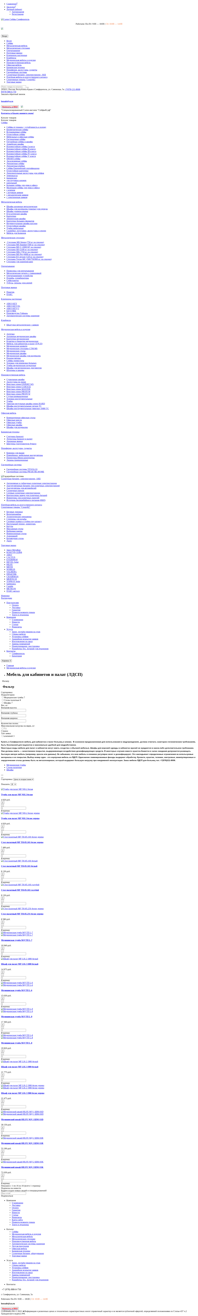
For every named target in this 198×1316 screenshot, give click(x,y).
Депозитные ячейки (15, 166)
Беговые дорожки (14, 512)
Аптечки (10, 334)
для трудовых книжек (16, 180)
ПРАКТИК (11, 574)
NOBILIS (10, 569)
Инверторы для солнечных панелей (22, 498)
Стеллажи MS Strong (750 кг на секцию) (25, 242)
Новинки (5, 596)
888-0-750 (8, 92)
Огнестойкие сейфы (15, 134)
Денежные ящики (14, 441)
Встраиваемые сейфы (16, 132)
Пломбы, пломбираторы (17, 278)
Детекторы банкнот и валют (19, 439)
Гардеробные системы (16, 72)
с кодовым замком (14, 192)
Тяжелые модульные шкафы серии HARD (25, 403)
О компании (17, 619)
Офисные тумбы (14, 422)
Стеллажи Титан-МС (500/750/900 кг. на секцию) (29, 259)
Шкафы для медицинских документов (24, 368)
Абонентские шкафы (16, 218)
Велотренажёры (13, 514)
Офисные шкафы (14, 425)
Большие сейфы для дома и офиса (21, 185)
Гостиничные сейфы (15, 139)
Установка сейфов (20, 636)
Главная (10, 665)
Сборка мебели (19, 634)
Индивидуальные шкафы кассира (21, 223)
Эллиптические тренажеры (19, 516)
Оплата (15, 605)
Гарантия (16, 610)
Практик (10, 292)
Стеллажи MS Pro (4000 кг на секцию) (24, 254)
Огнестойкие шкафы (16, 226)
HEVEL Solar (12, 562)
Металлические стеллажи (18, 48)
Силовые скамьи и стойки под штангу (24, 521)
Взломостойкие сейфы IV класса (21, 154)
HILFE (9, 564)
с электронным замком (16, 197)
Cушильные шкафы (15, 379)
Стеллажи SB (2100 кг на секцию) (22, 249)
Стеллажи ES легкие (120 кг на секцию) (24, 257)
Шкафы (7, 703)
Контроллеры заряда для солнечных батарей (26, 495)
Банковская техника (15, 67)
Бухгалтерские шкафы (16, 214)
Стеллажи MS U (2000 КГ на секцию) (23, 247)
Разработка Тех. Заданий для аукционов (30, 649)
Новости (16, 622)
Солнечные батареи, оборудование (28, 1253)
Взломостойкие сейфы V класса (21, 156)
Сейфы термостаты (15, 360)
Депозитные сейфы (15, 163)
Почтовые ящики (14, 53)
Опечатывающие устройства (19, 275)
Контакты (10, 651)
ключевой (8, 736)
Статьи (15, 624)
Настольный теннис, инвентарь (21, 524)
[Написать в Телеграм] (22, 107)
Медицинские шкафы (16, 353)
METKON (11, 589)
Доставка (16, 607)
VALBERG (11, 572)
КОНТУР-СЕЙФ (14, 552)
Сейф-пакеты (12, 280)
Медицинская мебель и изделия (21, 60)
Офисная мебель (14, 65)
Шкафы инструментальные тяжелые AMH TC (27, 408)
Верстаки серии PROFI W (18, 394)
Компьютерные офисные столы (20, 417)
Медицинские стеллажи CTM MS (21, 348)
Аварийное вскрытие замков (25, 639)
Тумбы (9, 401)
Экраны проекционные (17, 460)
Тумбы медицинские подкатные (21, 365)
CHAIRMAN (12, 576)
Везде (9, 41)
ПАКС (9, 294)
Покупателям (12, 603)
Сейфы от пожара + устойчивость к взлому (26, 127)
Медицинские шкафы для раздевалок (23, 356)
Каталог (8, 120)
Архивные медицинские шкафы (21, 336)
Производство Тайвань (17, 313)
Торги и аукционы (20, 615)
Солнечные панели (15, 490)
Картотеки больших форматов (20, 221)
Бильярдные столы (15, 538)
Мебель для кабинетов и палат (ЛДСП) (24, 344)
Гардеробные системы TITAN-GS (21, 469)
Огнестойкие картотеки (17, 171)
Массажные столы (14, 529)
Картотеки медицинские (17, 339)
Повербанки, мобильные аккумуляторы (24, 455)
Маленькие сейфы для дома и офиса (23, 188)
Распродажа (6, 598)
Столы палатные (12, 700)
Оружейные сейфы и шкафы (19, 142)
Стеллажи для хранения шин (19, 261)
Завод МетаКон (13, 550)
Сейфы (9, 43)
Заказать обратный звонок (13, 94)
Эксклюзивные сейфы (16, 161)
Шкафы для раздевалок (17, 427)
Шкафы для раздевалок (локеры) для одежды (27, 209)
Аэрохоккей (12, 536)
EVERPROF (12, 559)
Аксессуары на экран (16, 382)
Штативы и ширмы (15, 370)
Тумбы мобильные (15, 228)
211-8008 (72, 89)
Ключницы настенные (16, 55)
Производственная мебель (18, 62)
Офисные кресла (14, 420)
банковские (11, 178)
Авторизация (18, 12)
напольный (11, 183)
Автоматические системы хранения (22, 316)
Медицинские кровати (16, 346)
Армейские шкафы (15, 144)
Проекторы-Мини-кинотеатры (20, 458)
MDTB (9, 567)
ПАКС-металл (13, 591)
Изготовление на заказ (22, 641)
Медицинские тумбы (14, 697)
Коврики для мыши (15, 453)
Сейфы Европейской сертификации (22, 168)
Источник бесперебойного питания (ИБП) (26, 500)
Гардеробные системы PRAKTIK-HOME (25, 472)
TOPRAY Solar (13, 581)
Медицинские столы (15, 351)
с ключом (10, 190)
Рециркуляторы (13, 358)
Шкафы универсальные (17, 211)
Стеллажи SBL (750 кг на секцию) (22, 252)
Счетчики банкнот (15, 436)
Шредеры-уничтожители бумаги (21, 444)
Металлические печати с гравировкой (23, 273)
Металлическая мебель (16, 46)
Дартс (9, 541)
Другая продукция (20, 1246)
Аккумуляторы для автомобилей (21, 488)
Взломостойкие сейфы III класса (21, 151)
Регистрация (17, 14)
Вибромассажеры (14, 531)
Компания (11, 617)
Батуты (9, 526)
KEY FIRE (11, 311)
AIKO (9, 555)
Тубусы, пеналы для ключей (19, 283)
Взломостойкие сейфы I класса (20, 146)
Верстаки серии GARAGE (18, 387)
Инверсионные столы (16, 533)
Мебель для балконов (16, 233)
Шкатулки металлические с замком (22, 325)
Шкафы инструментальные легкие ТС (24, 406)
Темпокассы (12, 175)
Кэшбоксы (11, 58)
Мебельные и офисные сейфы (20, 137)
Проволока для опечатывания (20, 271)
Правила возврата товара (23, 612)
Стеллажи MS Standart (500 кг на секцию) (25, 245)
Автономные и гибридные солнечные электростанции (31, 483)
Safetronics (11, 584)
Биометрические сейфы (17, 129)
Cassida (9, 586)
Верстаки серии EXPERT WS (20, 384)
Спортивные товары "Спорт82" (21, 79)
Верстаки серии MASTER (18, 389)
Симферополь (18, 653)
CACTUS (10, 557)
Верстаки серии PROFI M (18, 391)
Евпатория (17, 656)
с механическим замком (17, 195)
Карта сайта (17, 1220)
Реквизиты (17, 627)
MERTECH (11, 579)
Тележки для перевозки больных (21, 363)
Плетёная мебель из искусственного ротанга (26, 77)
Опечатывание (13, 50)
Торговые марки (14, 82)
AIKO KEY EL (13, 306)
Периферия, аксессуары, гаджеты (21, 70)
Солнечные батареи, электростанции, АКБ (26, 75)
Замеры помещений (21, 644)
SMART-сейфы (13, 158)
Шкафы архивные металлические (21, 206)
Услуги (9, 629)
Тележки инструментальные (19, 399)
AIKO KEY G (12, 308)
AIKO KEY (11, 303)
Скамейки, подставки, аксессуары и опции (26, 231)
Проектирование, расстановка (26, 646)
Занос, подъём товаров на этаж (26, 632)
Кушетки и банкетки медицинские (22, 341)
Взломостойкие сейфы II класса (21, 149)
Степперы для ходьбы (16, 519)
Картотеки (11, 216)
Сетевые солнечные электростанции (23, 493)
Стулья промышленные (17, 396)
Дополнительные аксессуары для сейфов (25, 173)
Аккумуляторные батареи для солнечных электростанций (33, 486)
